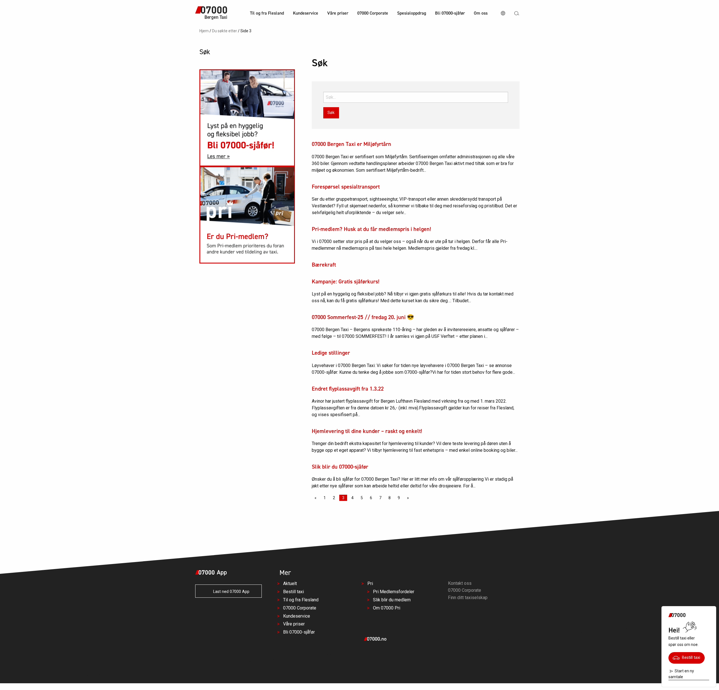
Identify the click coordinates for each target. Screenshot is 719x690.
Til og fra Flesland (267, 13)
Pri (370, 583)
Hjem (204, 31)
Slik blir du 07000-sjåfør (340, 466)
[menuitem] (266, 14)
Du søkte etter (224, 31)
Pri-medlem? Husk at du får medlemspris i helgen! (371, 229)
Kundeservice (305, 13)
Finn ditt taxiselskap (468, 597)
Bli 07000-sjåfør (450, 13)
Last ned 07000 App (229, 591)
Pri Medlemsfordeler (393, 591)
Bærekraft (324, 264)
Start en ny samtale (681, 674)
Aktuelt (290, 583)
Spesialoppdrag (411, 13)
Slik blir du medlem (392, 599)
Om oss (481, 13)
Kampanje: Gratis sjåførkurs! (345, 281)
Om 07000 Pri (386, 607)
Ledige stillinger (331, 352)
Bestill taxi (690, 657)
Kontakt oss (460, 583)
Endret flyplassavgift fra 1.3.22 (348, 388)
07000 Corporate (372, 13)
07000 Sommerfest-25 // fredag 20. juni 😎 (363, 317)
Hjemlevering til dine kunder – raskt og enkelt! (367, 431)
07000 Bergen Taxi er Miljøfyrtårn (351, 144)
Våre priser (337, 13)
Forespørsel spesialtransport (346, 186)
